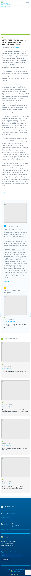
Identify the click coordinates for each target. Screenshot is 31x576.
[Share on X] (4, 193)
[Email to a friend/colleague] (14, 193)
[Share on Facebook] (7, 193)
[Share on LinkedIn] (11, 193)
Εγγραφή (5, 559)
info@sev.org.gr (9, 545)
